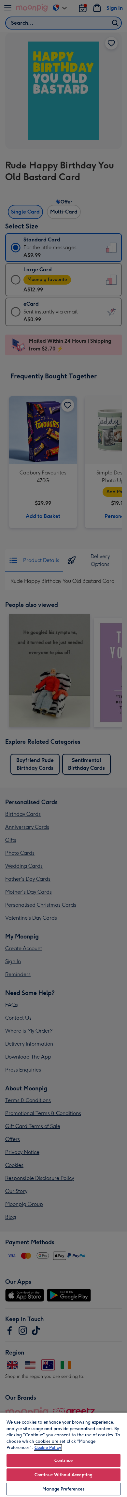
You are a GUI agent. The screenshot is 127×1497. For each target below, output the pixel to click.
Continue (63, 1460)
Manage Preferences (63, 1489)
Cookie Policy (48, 1447)
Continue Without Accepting (63, 1474)
